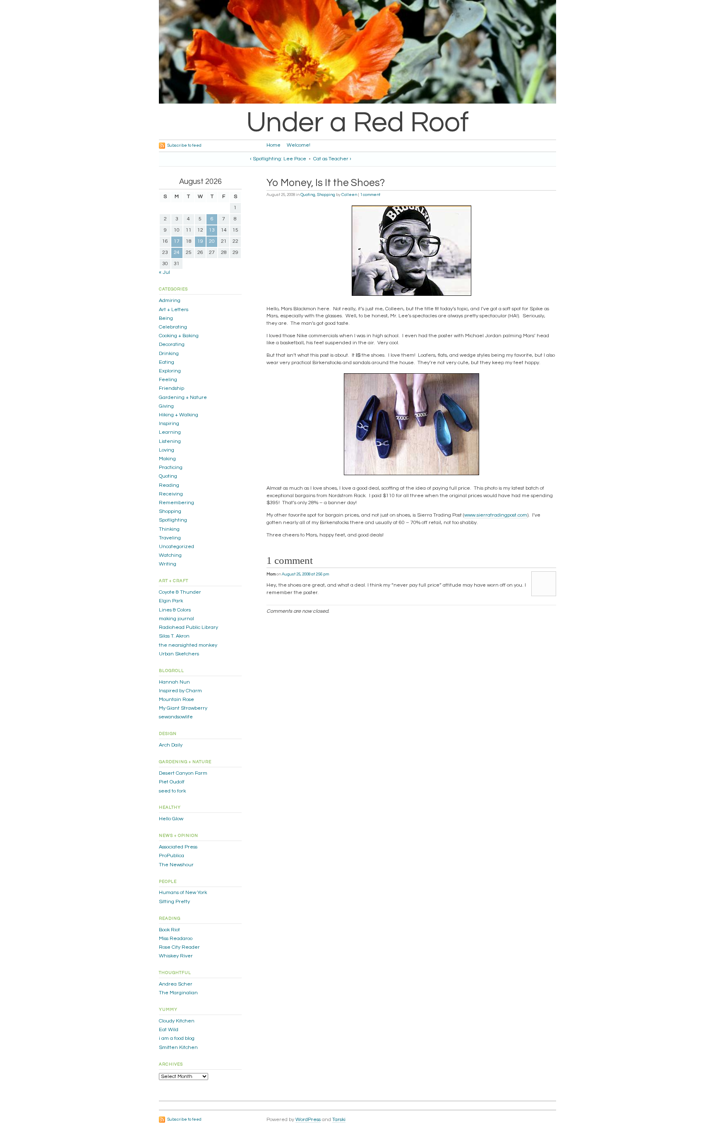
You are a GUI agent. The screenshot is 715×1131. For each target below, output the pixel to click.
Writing (167, 564)
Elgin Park (171, 601)
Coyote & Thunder (180, 592)
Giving (166, 406)
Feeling (168, 379)
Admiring (169, 300)
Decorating (172, 344)
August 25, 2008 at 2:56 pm (305, 574)
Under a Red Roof (357, 122)
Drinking (169, 353)
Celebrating (173, 327)
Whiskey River (176, 956)
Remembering (176, 502)
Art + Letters (173, 309)
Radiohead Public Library (188, 627)
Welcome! (298, 145)
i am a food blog (176, 1038)
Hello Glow (171, 819)
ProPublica (171, 855)
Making (167, 459)
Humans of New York (183, 892)
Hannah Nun (174, 682)
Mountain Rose (176, 699)
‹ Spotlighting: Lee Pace (278, 159)
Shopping (326, 195)
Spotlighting (173, 520)
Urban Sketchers (179, 654)
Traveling (170, 538)
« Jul (164, 272)
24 (177, 252)
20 (212, 241)
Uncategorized (176, 546)
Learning (170, 432)
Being (166, 318)
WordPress (308, 1119)
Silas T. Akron (174, 636)
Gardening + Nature (183, 397)
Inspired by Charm (180, 691)
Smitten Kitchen (178, 1047)
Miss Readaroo (175, 938)
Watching (170, 555)
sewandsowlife (176, 717)
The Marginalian (178, 993)
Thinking (169, 529)
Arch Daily (170, 745)
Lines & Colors (175, 610)
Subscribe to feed (184, 145)
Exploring (170, 371)
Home (273, 145)
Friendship (171, 388)
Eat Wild (168, 1029)
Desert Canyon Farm (183, 773)
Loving (166, 450)
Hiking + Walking (178, 415)
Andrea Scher (175, 984)
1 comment (370, 195)
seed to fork (172, 791)
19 (200, 241)
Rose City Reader (179, 947)
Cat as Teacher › (332, 159)
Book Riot (169, 930)
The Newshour (176, 865)
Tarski (339, 1119)
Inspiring (169, 423)
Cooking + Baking (179, 335)
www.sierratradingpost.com (495, 515)
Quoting (307, 195)
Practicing (170, 467)
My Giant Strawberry (183, 708)
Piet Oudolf (172, 782)
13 (212, 230)
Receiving (171, 494)
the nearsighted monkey (188, 645)
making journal (176, 618)
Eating (166, 362)
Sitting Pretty (174, 901)
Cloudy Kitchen (176, 1021)
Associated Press (178, 847)
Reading (169, 485)
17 (177, 241)
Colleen (349, 195)
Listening (170, 441)
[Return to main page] (366, 102)
